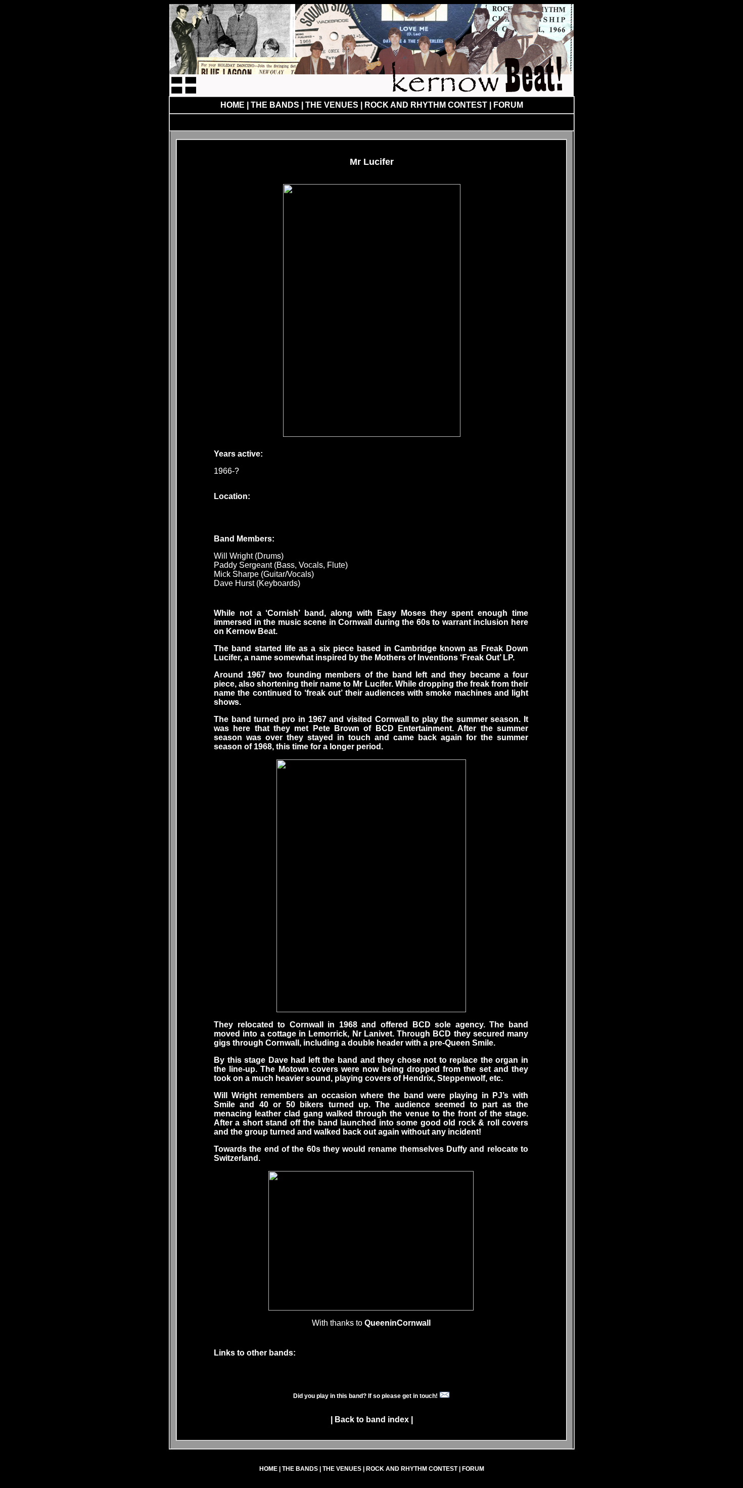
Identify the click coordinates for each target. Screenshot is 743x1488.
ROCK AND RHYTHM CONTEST (426, 105)
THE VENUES (331, 105)
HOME (232, 105)
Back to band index (372, 1419)
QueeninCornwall (397, 1323)
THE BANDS (275, 105)
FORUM (507, 105)
